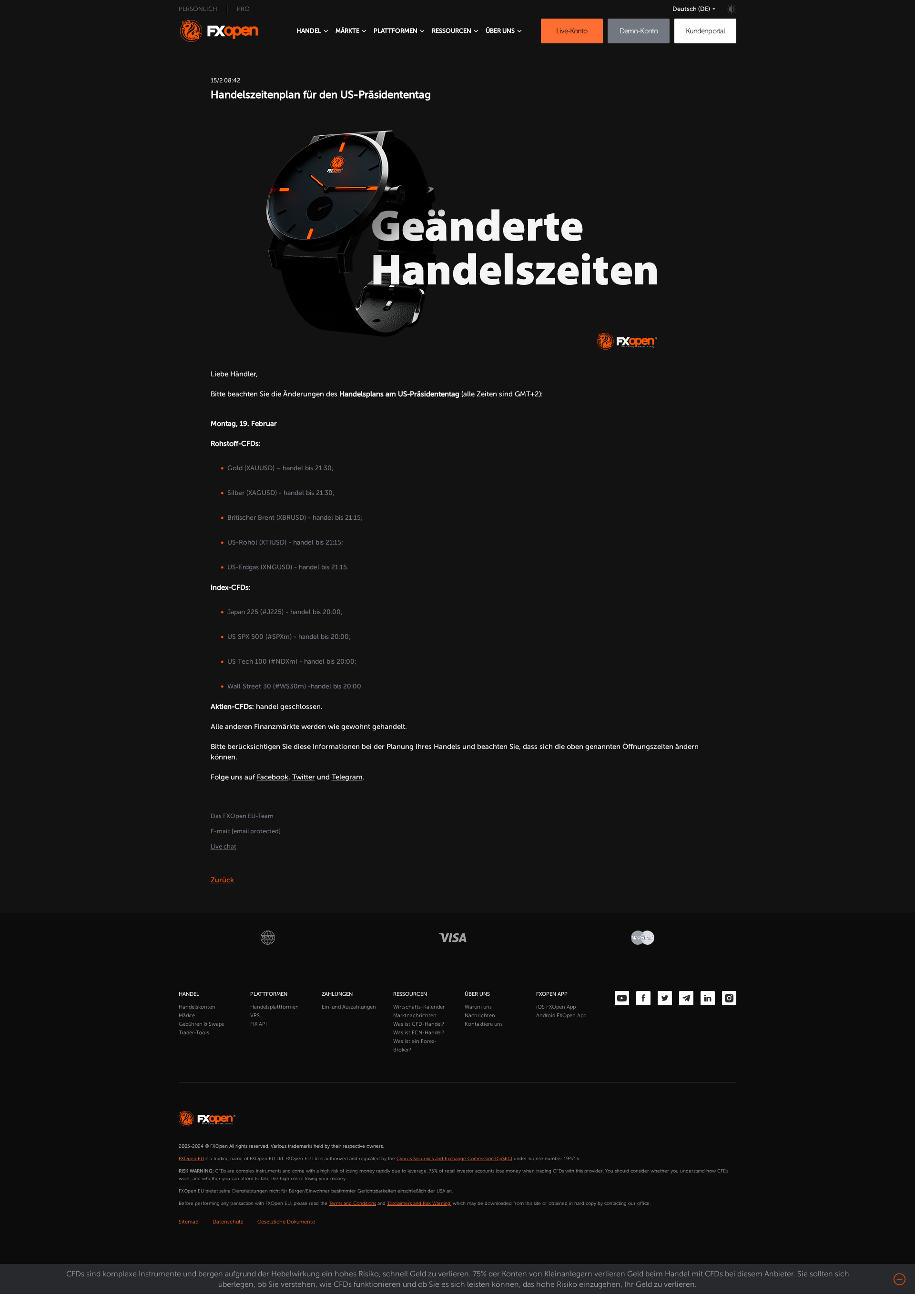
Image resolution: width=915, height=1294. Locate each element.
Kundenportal (705, 31)
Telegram (347, 777)
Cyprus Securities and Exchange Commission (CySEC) (454, 1159)
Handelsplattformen (274, 1007)
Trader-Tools (194, 1033)
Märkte (187, 1015)
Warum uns (478, 1007)
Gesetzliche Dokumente (286, 1222)
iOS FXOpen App (556, 1007)
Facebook (272, 777)
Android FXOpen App (561, 1015)
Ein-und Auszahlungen (349, 1007)
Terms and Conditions (352, 1203)
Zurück (222, 880)
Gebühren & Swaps (201, 1024)
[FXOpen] (228, 31)
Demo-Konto (639, 31)
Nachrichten (480, 1015)
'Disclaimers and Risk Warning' (419, 1203)
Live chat (223, 846)
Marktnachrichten (415, 1015)
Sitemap (188, 1222)
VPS (255, 1015)
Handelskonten (197, 1007)
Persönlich (198, 8)
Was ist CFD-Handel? (418, 1024)
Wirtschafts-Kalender (419, 1007)
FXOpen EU (191, 1159)
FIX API (258, 1024)
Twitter (303, 777)
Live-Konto (571, 31)
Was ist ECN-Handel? (418, 1033)
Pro (243, 8)
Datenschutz (228, 1222)
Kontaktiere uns (484, 1024)
